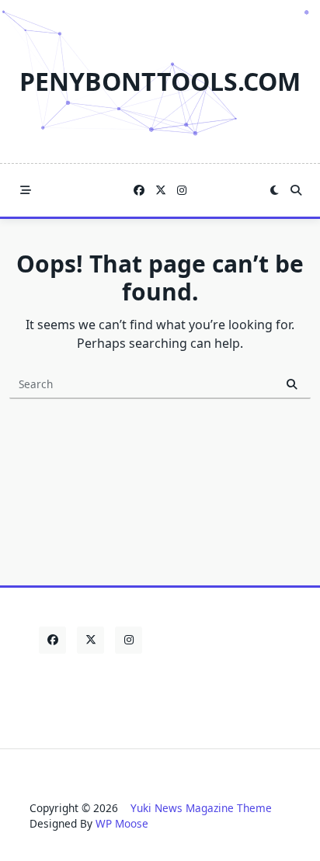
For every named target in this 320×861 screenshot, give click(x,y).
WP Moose (122, 823)
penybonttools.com (160, 81)
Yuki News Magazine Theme (201, 807)
